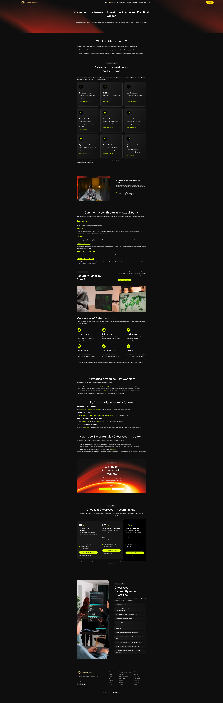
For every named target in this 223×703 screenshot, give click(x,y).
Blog (145, 2)
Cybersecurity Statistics (87, 145)
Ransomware (82, 221)
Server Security (83, 350)
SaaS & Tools (122, 2)
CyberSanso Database (123, 54)
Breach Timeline (108, 145)
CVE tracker (109, 386)
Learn (149, 2)
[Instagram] (80, 684)
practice (108, 421)
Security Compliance (134, 119)
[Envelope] (85, 684)
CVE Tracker (107, 93)
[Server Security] (79, 346)
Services (129, 2)
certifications (98, 421)
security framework (104, 390)
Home (105, 2)
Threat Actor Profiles (86, 119)
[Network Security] (79, 330)
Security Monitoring (109, 350)
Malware (80, 236)
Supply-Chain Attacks (86, 251)
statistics (98, 409)
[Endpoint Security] (104, 330)
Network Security (83, 334)
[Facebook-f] (78, 684)
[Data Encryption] (128, 330)
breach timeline (87, 427)
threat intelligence (101, 386)
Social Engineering (84, 243)
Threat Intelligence (85, 93)
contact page (114, 449)
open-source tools (110, 415)
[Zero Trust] (128, 346)
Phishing (80, 228)
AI (117, 2)
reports (81, 427)
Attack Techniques (133, 93)
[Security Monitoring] (104, 346)
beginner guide (86, 421)
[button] (130, 605)
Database (134, 2)
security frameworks (84, 409)
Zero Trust (130, 350)
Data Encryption (132, 334)
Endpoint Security (108, 334)
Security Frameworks (110, 119)
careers (102, 421)
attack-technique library (99, 415)
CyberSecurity (111, 2)
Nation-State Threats (85, 259)
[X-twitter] (82, 684)
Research (141, 2)
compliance (91, 409)
